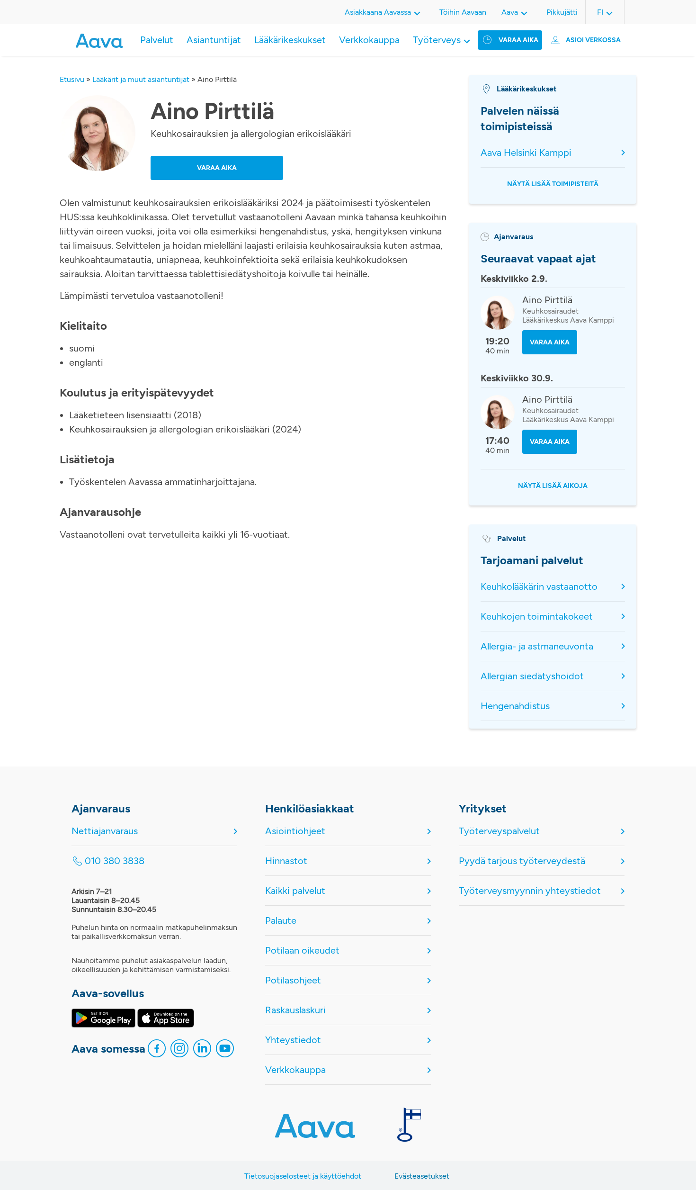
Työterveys (437, 39)
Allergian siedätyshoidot (532, 676)
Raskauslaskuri (295, 1010)
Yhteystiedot (293, 1040)
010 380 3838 (114, 860)
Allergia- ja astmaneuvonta (537, 646)
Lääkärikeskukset (290, 39)
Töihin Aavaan (462, 12)
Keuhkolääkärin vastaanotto (539, 586)
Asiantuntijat (214, 39)
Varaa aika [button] (217, 168)
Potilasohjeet (293, 980)
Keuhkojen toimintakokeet (537, 616)
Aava (509, 12)
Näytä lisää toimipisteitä (552, 184)
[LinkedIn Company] (202, 1051)
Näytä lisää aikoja (553, 486)
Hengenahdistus (515, 706)
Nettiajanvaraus (104, 831)
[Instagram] (179, 1051)
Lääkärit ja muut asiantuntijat (140, 79)
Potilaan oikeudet (302, 950)
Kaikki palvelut (295, 890)
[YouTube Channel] (225, 1051)
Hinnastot (286, 860)
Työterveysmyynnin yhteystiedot (530, 890)
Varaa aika (518, 40)
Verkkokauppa (369, 39)
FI (600, 12)
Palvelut (156, 39)
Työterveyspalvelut (499, 831)
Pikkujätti (562, 12)
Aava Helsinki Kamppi (526, 152)
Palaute (280, 920)
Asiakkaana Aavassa (378, 12)
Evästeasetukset (421, 1176)
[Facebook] (156, 1051)
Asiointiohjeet (295, 831)
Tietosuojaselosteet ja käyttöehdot (302, 1176)
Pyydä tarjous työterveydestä (522, 860)
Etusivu (72, 79)
